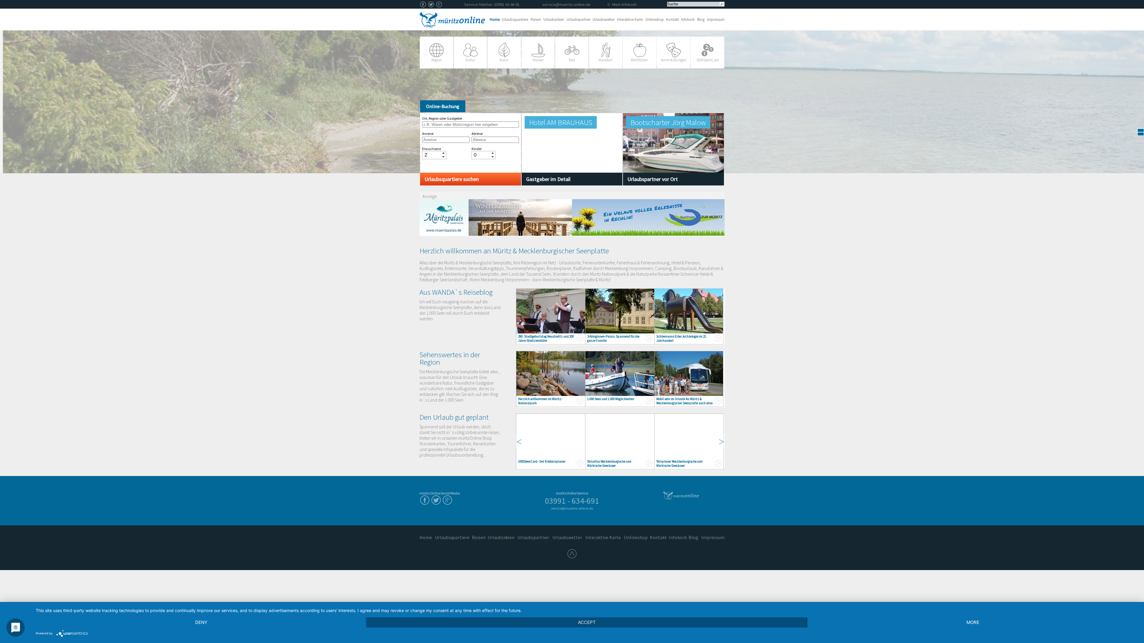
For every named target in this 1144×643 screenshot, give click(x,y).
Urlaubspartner (578, 19)
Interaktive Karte (630, 19)
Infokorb (688, 19)
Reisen (536, 19)
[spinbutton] (432, 155)
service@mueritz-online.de (566, 4)
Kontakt (672, 19)
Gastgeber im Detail (548, 179)
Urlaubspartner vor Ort (652, 179)
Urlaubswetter (604, 19)
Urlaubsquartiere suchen (452, 179)
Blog (701, 19)
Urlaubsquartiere (515, 19)
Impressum (716, 19)
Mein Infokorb (622, 4)
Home (495, 19)
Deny (201, 622)
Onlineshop (654, 19)
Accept (587, 622)
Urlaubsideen (553, 19)
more (972, 622)
